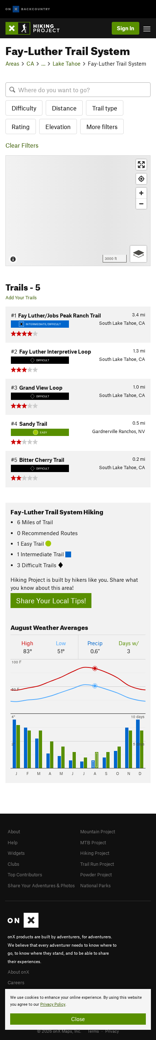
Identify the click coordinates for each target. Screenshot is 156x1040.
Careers (16, 982)
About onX (18, 972)
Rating (21, 126)
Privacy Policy (52, 1004)
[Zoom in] (141, 193)
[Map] (78, 211)
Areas (12, 63)
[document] (78, 1009)
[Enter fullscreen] (141, 164)
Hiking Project (94, 853)
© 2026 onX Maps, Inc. (59, 1030)
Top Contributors (25, 874)
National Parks (95, 885)
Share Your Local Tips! (51, 600)
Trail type (104, 108)
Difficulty (24, 108)
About (14, 831)
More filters (102, 126)
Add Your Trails (21, 297)
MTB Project (93, 842)
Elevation (58, 126)
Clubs (13, 864)
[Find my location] (141, 179)
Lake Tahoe (67, 63)
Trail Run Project (97, 864)
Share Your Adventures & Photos (41, 885)
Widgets (16, 853)
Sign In (125, 28)
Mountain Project (97, 831)
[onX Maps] (23, 926)
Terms (93, 1030)
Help (12, 842)
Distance (64, 108)
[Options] (138, 254)
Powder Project (96, 874)
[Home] (36, 28)
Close (78, 1019)
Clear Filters (21, 145)
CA (30, 63)
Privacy (112, 1030)
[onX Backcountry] (28, 9)
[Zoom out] (141, 203)
